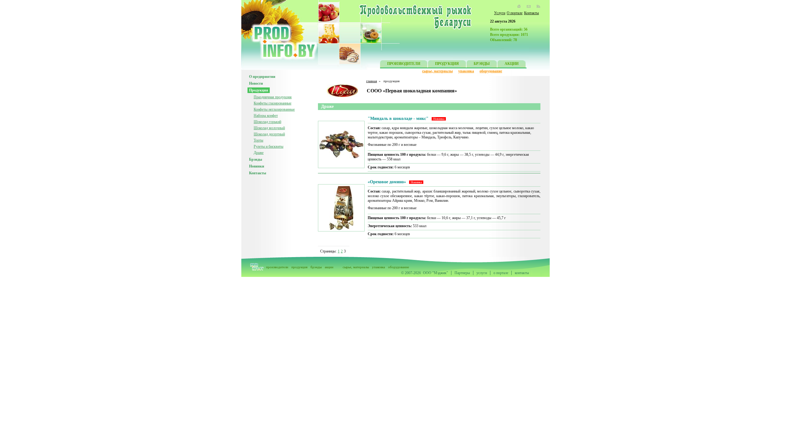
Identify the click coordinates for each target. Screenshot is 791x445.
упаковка (466, 71)
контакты (522, 273)
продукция (299, 267)
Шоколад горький (267, 122)
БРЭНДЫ (482, 63)
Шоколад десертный (269, 134)
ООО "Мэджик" (435, 273)
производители (277, 267)
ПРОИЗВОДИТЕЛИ (403, 63)
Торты (258, 140)
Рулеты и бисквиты (268, 146)
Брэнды (255, 159)
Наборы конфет (266, 115)
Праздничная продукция (273, 97)
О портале (514, 13)
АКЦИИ (511, 63)
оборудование (491, 71)
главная (371, 81)
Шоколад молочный (269, 128)
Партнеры (462, 273)
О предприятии (262, 76)
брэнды (316, 267)
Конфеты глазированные (272, 103)
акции (329, 267)
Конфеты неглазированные (274, 109)
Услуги (499, 13)
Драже (259, 152)
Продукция (258, 90)
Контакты (531, 13)
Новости (256, 83)
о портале (500, 273)
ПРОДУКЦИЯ (447, 63)
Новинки (256, 166)
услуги (481, 273)
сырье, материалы (437, 71)
